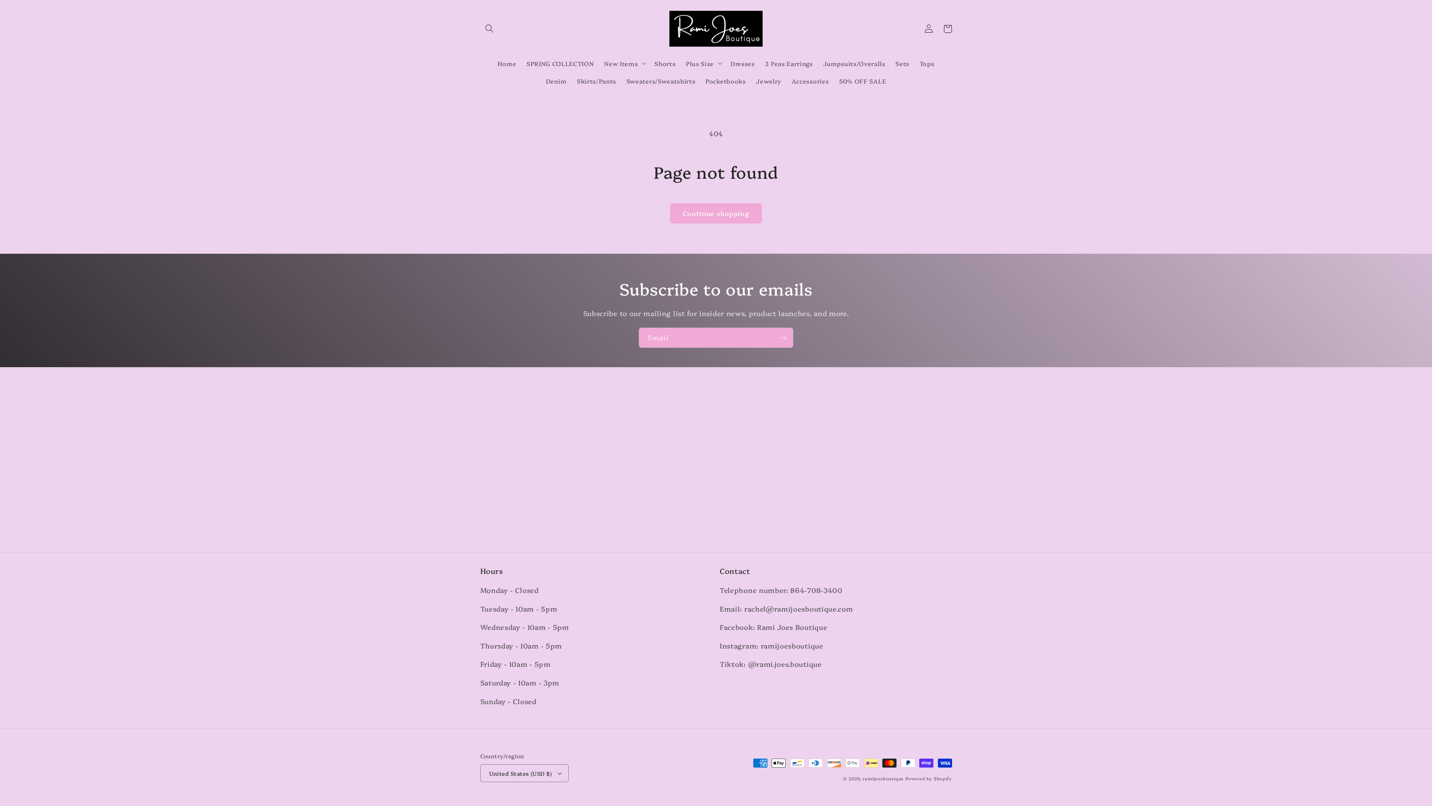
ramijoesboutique (883, 778)
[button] (489, 28)
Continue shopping (716, 213)
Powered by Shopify (928, 778)
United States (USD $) (520, 773)
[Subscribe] (783, 338)
